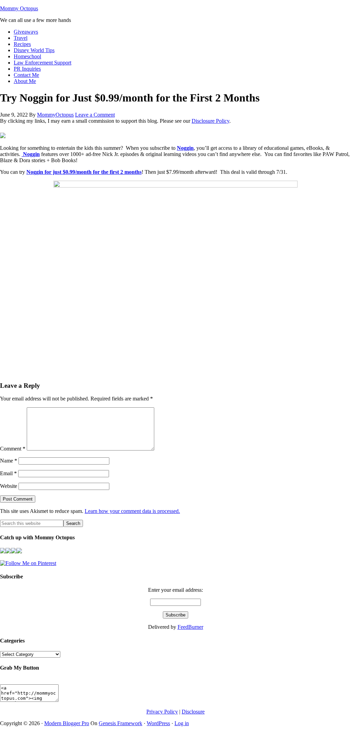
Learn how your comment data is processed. (132, 511)
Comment (12, 449)
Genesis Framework (120, 723)
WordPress (158, 723)
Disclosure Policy (210, 121)
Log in (181, 723)
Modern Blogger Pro (66, 723)
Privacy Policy (162, 712)
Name (8, 461)
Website (8, 486)
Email (8, 473)
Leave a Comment (95, 115)
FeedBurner (190, 627)
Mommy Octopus (19, 8)
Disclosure (193, 712)
